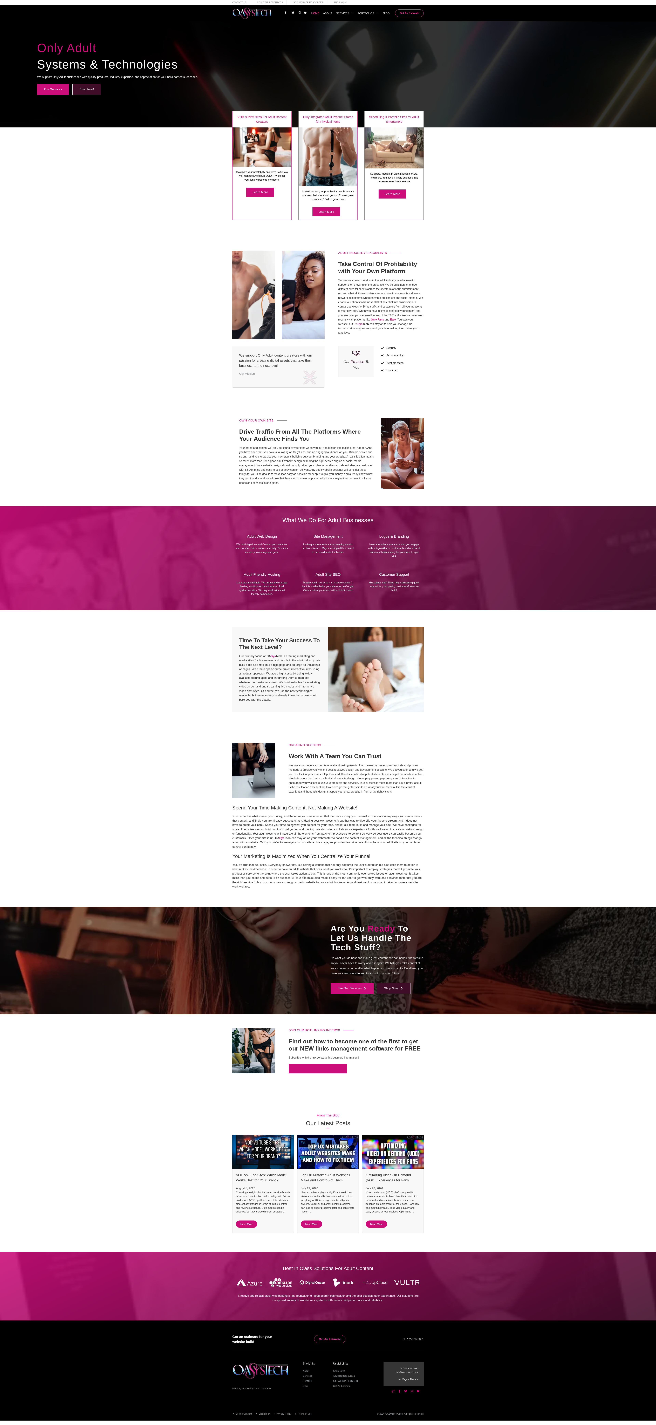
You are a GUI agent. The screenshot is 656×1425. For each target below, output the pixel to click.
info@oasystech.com (407, 1372)
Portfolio (307, 1380)
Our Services (53, 89)
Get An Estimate (409, 13)
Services (342, 13)
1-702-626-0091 (410, 1368)
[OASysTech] (252, 13)
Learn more (260, 192)
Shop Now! (340, 2)
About (327, 13)
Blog (386, 13)
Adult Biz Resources (270, 2)
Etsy (393, 319)
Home (315, 13)
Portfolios (366, 13)
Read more (246, 1224)
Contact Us (239, 2)
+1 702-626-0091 (413, 1339)
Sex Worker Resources (308, 2)
